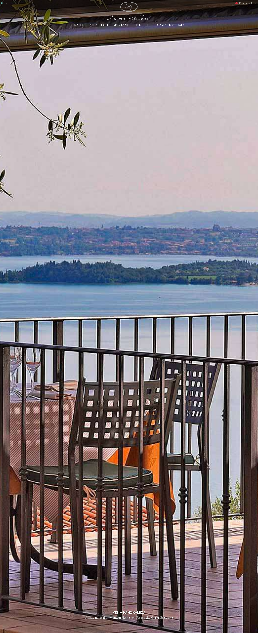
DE (6, 3)
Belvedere (80, 25)
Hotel (105, 25)
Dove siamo (177, 25)
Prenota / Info (247, 3)
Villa (94, 25)
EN (10, 3)
